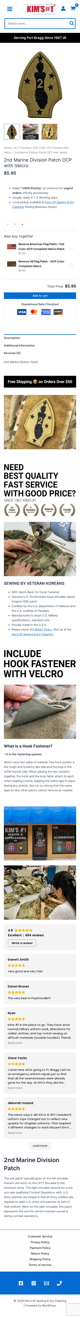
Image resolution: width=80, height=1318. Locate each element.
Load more (40, 1146)
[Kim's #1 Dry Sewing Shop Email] (46, 1283)
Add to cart (40, 295)
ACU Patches (22, 147)
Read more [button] (15, 1043)
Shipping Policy (40, 1259)
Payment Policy (40, 1248)
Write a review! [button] (22, 943)
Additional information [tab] (19, 345)
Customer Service (40, 1236)
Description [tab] (12, 338)
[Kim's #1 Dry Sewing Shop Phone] (59, 1283)
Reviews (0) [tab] (12, 353)
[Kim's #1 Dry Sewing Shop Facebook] (20, 1283)
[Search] (72, 23)
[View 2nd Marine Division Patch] (12, 132)
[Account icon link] (63, 8)
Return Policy (43, 629)
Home (7, 147)
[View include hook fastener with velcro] (31, 132)
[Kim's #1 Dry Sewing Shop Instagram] (33, 1283)
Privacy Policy (40, 1242)
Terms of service (40, 1265)
